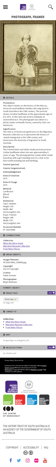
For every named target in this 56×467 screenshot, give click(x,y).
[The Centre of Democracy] (12, 408)
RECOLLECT (8, 370)
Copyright (12, 447)
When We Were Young (16, 321)
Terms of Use (19, 360)
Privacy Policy (9, 360)
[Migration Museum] (9, 396)
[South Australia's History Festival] (45, 396)
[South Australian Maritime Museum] (33, 396)
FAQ (46, 447)
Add (50, 293)
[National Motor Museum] (21, 396)
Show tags (9, 299)
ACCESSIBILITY (31, 447)
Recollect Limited (36, 370)
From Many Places (14, 327)
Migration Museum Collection (19, 324)
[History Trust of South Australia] (22, 382)
